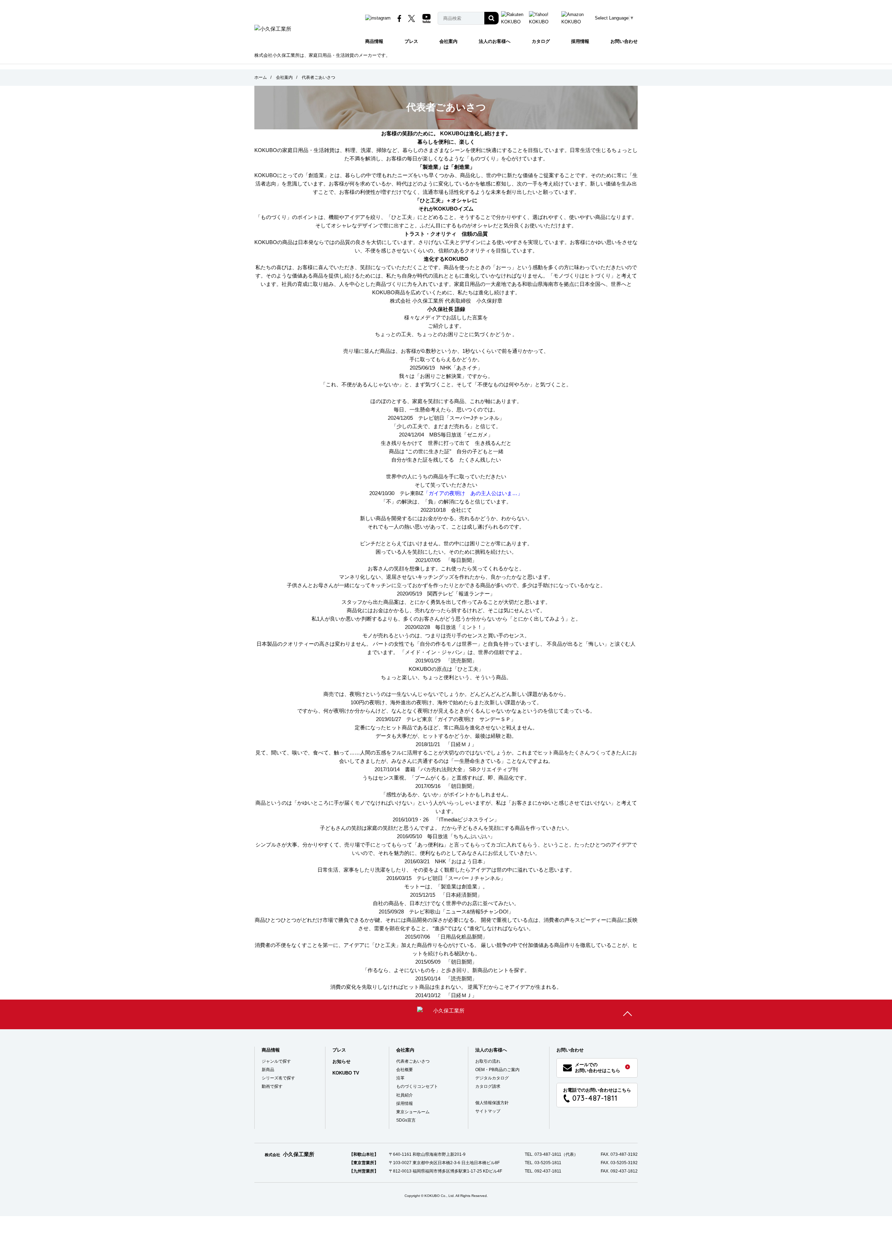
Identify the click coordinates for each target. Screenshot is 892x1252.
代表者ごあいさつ (413, 1061)
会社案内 (448, 41)
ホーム (260, 77)
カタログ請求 (487, 1086)
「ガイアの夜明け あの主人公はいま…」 (473, 493)
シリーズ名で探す (278, 1078)
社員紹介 (404, 1095)
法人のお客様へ (494, 41)
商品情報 (374, 41)
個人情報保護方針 (492, 1102)
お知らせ (341, 1061)
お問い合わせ (624, 41)
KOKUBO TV (345, 1073)
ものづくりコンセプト (417, 1086)
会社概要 (404, 1069)
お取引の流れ (487, 1061)
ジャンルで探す (276, 1061)
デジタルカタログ (492, 1078)
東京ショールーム (413, 1111)
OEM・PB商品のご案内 (497, 1069)
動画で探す (272, 1086)
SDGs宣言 (406, 1120)
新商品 (268, 1069)
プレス (411, 41)
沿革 (400, 1078)
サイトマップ (487, 1111)
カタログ (541, 41)
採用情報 (580, 41)
